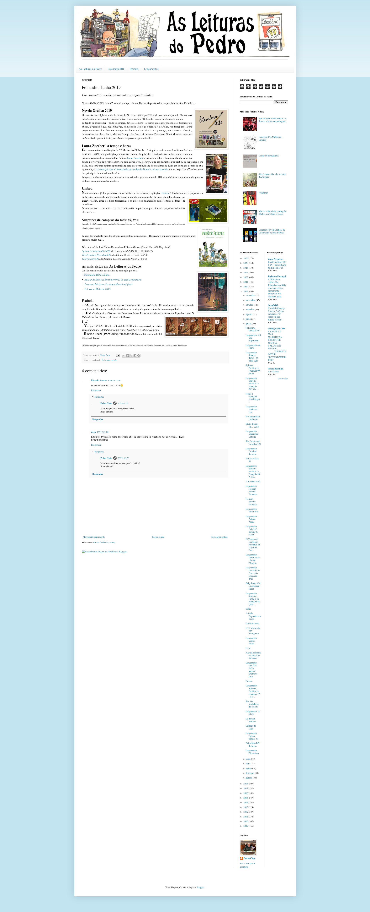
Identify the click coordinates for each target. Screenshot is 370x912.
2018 (246, 783)
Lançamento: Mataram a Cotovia (252, 433)
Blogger (200, 887)
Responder (96, 390)
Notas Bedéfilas (275, 368)
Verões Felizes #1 (252, 460)
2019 (246, 291)
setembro (250, 309)
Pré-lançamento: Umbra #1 (253, 418)
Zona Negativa (275, 259)
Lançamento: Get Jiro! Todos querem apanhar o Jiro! (251, 669)
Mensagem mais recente (94, 536)
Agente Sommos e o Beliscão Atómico (253, 655)
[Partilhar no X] (131, 356)
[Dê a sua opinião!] (128, 356)
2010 (246, 821)
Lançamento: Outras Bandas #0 (252, 735)
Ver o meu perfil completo (247, 865)
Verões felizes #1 (90, 258)
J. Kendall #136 (253, 481)
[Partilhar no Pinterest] (138, 356)
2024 (246, 267)
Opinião (134, 69)
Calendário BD (116, 69)
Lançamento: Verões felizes (251, 640)
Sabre (248, 608)
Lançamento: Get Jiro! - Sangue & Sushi (252, 530)
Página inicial (158, 536)
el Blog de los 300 (276, 328)
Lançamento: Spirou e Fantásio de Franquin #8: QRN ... (253, 599)
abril (248, 763)
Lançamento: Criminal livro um (251, 451)
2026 (246, 258)
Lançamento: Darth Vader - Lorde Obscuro (253, 558)
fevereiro (250, 772)
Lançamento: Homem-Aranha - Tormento (251, 490)
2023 (246, 272)
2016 (246, 793)
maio (248, 758)
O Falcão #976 (252, 623)
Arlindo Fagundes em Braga (253, 616)
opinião (114, 360)
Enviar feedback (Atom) (104, 542)
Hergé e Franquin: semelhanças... (253, 397)
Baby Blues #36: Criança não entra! (253, 586)
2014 (246, 802)
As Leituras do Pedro (90, 69)
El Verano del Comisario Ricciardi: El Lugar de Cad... (253, 544)
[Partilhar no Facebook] (135, 356)
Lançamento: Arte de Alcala (251, 519)
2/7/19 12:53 (123, 403)
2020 (246, 286)
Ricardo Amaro (99, 380)
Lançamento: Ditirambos (252, 752)
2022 (246, 277)
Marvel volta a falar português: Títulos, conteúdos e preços (273, 212)
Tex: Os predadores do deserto (252, 704)
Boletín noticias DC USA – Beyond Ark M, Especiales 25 (277, 264)
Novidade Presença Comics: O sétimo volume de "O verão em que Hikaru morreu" (276, 314)
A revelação (273, 371)
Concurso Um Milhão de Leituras (270, 138)
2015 (246, 797)
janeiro (249, 777)
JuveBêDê (273, 305)
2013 (246, 807)
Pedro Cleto (106, 403)
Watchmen (263, 192)
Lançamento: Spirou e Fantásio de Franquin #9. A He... (253, 471)
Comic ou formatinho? (269, 155)
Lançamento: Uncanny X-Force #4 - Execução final (253, 573)
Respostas (99, 396)
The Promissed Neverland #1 (253, 442)
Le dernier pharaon (251, 720)
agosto (249, 314)
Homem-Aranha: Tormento (251, 501)
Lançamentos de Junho (253, 346)
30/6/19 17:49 (114, 380)
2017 (246, 788)
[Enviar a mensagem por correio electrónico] (117, 355)
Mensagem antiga (219, 536)
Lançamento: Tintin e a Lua (251, 409)
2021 (246, 281)
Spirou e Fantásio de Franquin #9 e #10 (253, 369)
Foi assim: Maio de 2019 (97, 289)
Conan (249, 680)
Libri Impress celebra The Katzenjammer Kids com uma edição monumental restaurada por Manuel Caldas (277, 288)
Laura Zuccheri (135, 158)
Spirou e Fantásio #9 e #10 (96, 251)
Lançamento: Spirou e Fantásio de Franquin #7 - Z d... (253, 691)
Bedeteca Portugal (277, 276)
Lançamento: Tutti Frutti (252, 510)
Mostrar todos (283, 379)
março (249, 768)
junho (249, 323)
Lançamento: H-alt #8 (253, 712)
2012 (246, 811)
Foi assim (106, 360)
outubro (250, 304)
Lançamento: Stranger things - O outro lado (252, 356)
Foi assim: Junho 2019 (252, 329)
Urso (248, 647)
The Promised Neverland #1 (96, 255)
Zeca (93, 432)
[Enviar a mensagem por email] (124, 356)
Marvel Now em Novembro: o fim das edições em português (272, 120)
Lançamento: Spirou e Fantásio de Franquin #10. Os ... (252, 383)
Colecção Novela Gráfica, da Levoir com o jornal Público (272, 231)
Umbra (165, 193)
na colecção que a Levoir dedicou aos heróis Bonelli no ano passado (132, 169)
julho (248, 318)
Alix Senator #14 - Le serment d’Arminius (272, 175)
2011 (246, 816)
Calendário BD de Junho (97, 274)
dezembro (251, 295)
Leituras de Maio (251, 727)
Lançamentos (151, 69)
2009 (246, 825)
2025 (246, 262)
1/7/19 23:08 (102, 431)
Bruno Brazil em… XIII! (252, 425)
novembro (251, 300)
